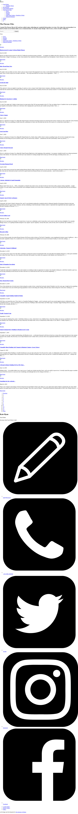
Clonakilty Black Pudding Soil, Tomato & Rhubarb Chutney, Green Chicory (20, 347)
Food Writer (6, 4)
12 (3, 409)
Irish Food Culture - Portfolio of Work (15, 15)
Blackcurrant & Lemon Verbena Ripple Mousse (12, 50)
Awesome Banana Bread (6, 164)
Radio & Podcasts (10, 16)
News (7, 11)
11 (3, 408)
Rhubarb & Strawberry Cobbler (8, 99)
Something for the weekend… (7, 381)
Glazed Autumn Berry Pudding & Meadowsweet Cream (14, 329)
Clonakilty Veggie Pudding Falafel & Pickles (11, 295)
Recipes (8, 12)
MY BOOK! (6, 7)
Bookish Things (10, 5)
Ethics (4, 809)
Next (4, 411)
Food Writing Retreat (8, 8)
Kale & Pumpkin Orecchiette (7, 264)
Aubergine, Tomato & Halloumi (8, 248)
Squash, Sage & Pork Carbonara (8, 198)
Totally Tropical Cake (5, 313)
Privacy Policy (6, 808)
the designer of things (21, 812)
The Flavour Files (7, 10)
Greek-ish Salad (4, 82)
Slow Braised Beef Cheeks (6, 280)
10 (3, 407)
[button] (2, 2)
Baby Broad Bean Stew (6, 66)
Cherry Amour (4, 115)
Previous (5, 393)
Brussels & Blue (4, 231)
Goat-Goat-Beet (4, 131)
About (4, 18)
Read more (2, 59)
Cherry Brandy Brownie (6, 147)
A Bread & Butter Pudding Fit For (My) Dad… (12, 365)
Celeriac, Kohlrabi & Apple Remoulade (10, 180)
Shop (4, 19)
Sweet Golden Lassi (5, 215)
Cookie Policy (6, 806)
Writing (8, 14)
